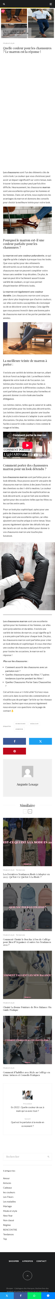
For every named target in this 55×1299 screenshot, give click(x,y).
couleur (34, 723)
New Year (8, 1215)
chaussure (21, 723)
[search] (48, 1156)
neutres (36, 488)
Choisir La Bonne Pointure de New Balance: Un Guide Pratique (27, 1008)
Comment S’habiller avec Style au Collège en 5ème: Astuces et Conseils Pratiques (26, 1073)
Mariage (7, 1206)
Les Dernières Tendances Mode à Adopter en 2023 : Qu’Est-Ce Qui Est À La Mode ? (26, 875)
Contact (41, 1261)
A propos (27, 1261)
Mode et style (8, 43)
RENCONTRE (10, 1229)
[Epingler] (14, 751)
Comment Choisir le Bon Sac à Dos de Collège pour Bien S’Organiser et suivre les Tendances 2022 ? (27, 942)
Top (5, 1238)
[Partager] (14, 741)
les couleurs (9, 1192)
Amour (6, 1178)
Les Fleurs (8, 1196)
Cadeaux (7, 1187)
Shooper (14, 1261)
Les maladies (9, 1201)
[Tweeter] (40, 741)
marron (19, 729)
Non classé (8, 1220)
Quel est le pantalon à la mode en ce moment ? (27, 1122)
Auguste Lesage (27, 784)
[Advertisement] (27, 86)
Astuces (7, 1183)
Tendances (20, 870)
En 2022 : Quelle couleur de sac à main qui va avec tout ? (27, 1107)
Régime (7, 1225)
